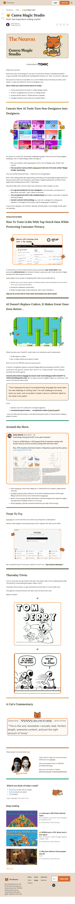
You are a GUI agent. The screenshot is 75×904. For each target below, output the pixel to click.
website (52, 760)
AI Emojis (9, 520)
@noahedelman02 (60, 772)
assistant (44, 496)
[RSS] (54, 885)
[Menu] (71, 2)
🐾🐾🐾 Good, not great (18, 792)
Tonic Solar (10, 278)
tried (23, 367)
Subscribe (64, 3)
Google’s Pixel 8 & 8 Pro (19, 493)
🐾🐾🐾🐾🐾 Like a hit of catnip (20, 790)
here (51, 766)
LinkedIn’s (18, 503)
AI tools (22, 498)
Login (55, 3)
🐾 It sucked (13, 794)
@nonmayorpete (45, 772)
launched (31, 163)
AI (28, 752)
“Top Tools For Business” (54, 564)
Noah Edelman (15, 24)
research (18, 488)
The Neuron (9, 10)
